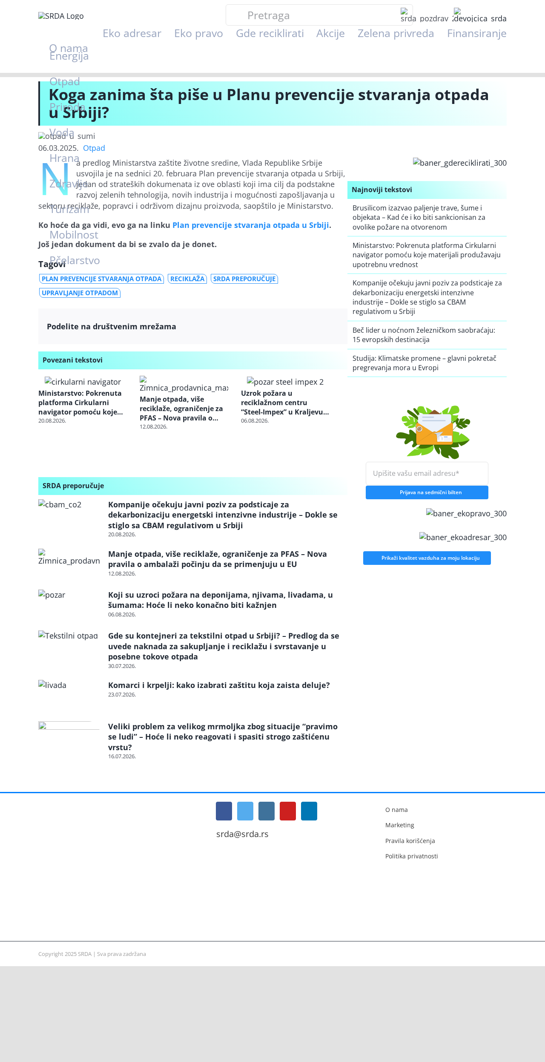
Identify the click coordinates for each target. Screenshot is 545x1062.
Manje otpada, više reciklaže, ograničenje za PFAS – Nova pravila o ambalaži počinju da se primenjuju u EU (181, 409)
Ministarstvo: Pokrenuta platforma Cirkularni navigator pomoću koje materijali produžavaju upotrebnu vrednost (80, 403)
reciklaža (187, 278)
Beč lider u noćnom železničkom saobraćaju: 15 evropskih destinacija (424, 334)
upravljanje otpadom (80, 292)
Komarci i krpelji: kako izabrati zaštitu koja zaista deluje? (219, 685)
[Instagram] (266, 811)
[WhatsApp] (297, 326)
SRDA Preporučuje (244, 278)
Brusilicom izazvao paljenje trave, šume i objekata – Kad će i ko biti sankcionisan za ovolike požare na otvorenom (419, 217)
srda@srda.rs (242, 834)
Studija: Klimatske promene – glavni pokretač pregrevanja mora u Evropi (424, 363)
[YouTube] (288, 811)
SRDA (85, 954)
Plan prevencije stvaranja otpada (101, 278)
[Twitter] (264, 326)
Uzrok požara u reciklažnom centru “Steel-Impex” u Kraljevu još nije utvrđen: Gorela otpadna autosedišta (282, 403)
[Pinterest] (314, 326)
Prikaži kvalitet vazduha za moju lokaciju (431, 555)
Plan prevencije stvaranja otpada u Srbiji (250, 225)
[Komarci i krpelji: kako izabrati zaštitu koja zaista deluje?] (69, 697)
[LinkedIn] (280, 326)
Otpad (94, 148)
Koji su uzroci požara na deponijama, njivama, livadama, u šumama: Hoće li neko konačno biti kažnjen (220, 600)
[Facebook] (247, 326)
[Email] (330, 326)
